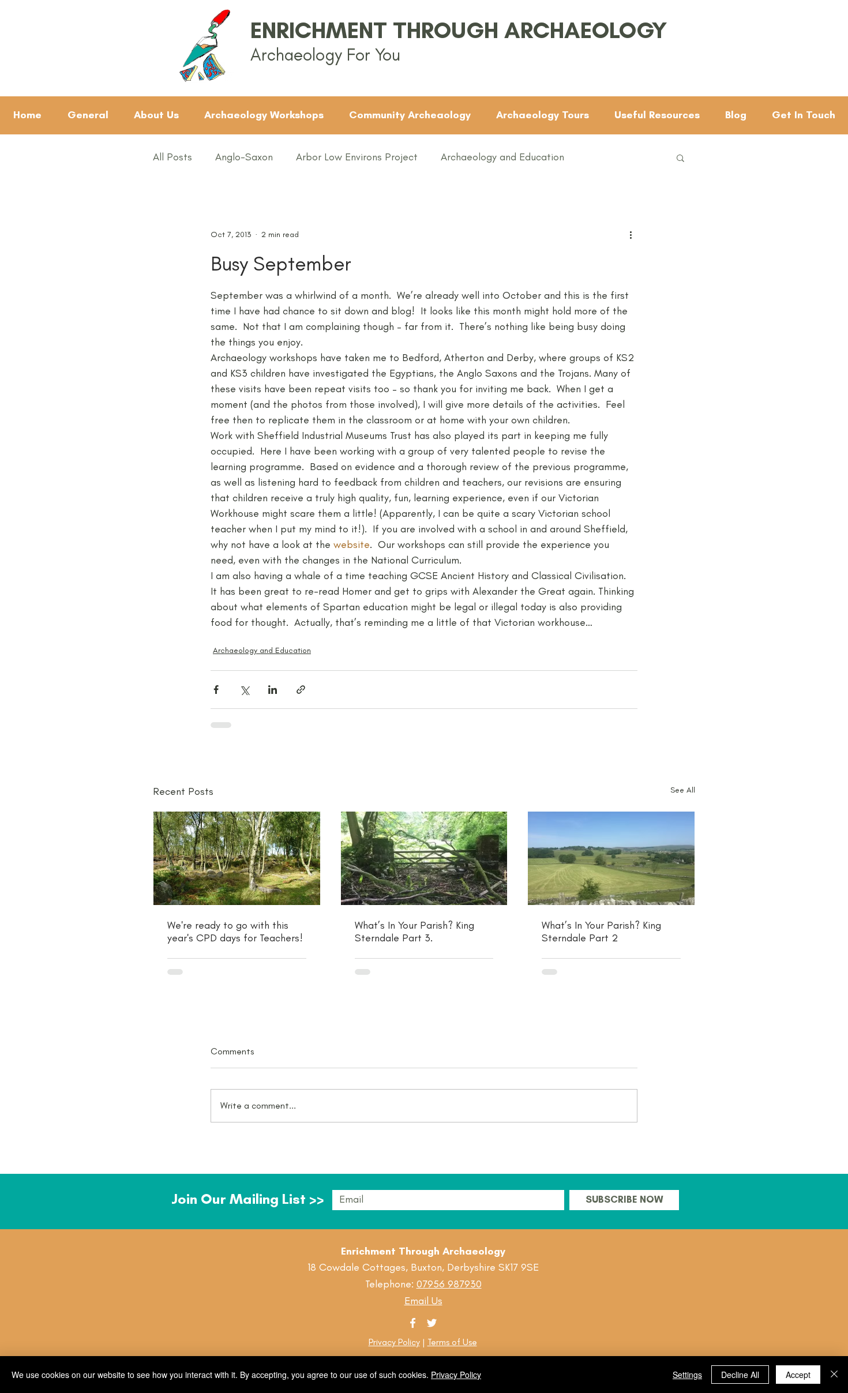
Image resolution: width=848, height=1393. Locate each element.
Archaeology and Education (502, 157)
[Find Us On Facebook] (412, 1323)
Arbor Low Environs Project (357, 157)
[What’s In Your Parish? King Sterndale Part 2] (611, 858)
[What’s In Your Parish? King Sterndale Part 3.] (424, 858)
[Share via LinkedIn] (272, 689)
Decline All (740, 1374)
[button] (680, 157)
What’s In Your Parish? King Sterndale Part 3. (414, 931)
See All (682, 790)
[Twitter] (431, 1323)
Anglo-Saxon (244, 157)
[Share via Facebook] (216, 689)
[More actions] (630, 234)
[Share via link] (300, 689)
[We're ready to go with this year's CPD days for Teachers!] (236, 858)
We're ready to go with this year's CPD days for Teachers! (235, 931)
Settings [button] (687, 1374)
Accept (798, 1374)
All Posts (172, 157)
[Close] (834, 1374)
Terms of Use (452, 1341)
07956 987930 (449, 1284)
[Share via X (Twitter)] (244, 689)
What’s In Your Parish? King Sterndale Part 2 (601, 931)
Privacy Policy (394, 1341)
